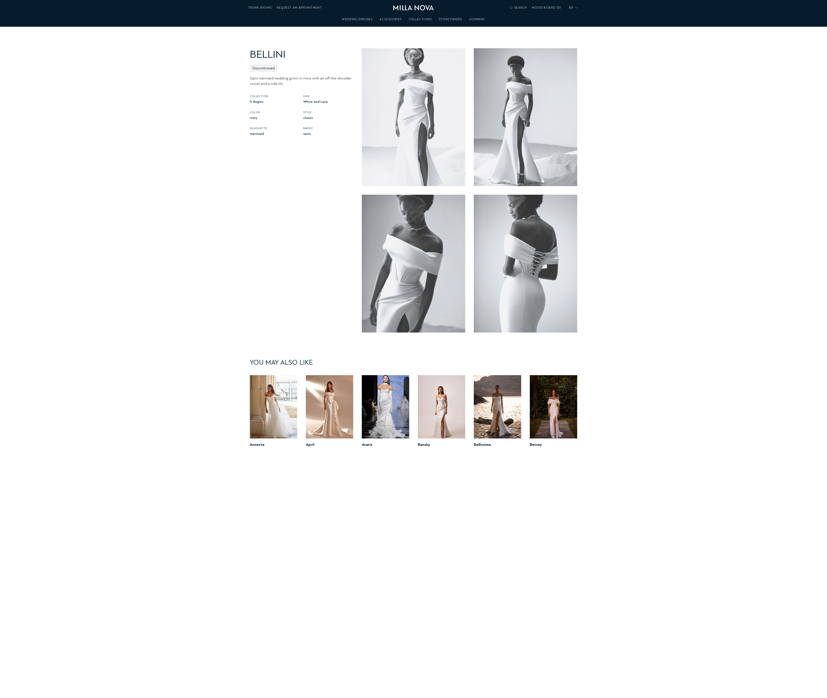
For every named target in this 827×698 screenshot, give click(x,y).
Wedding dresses (357, 19)
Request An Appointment (299, 7)
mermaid (257, 134)
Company (477, 19)
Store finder (450, 19)
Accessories (390, 19)
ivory (253, 117)
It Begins (256, 101)
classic (308, 117)
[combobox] (572, 7)
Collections (420, 19)
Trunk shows (260, 7)
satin (307, 134)
